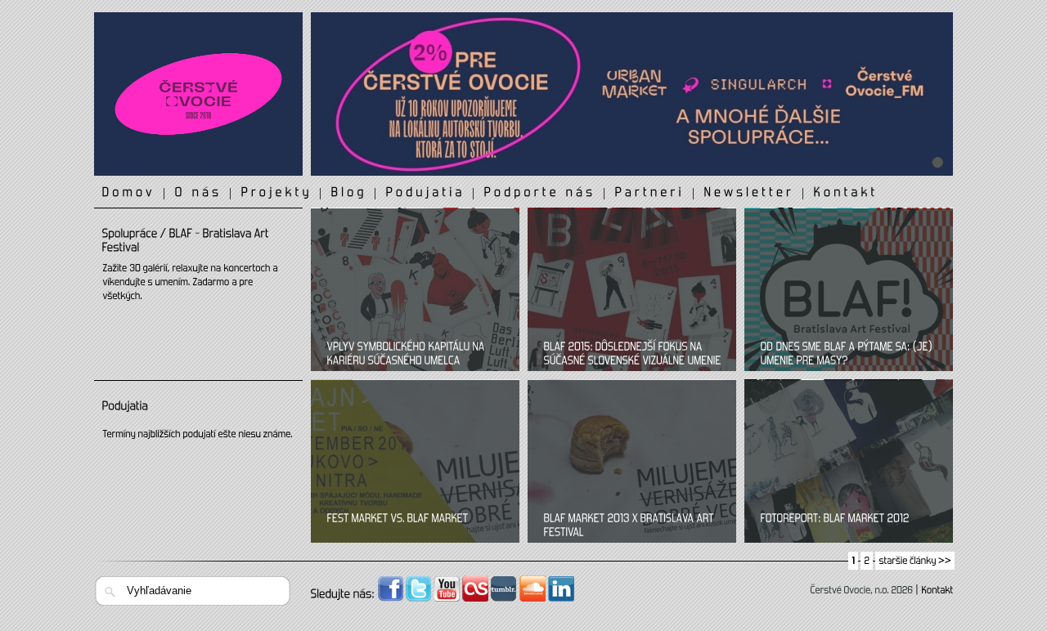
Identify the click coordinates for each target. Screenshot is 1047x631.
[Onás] (198, 192)
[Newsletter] (749, 192)
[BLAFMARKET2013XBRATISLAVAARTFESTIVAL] (634, 526)
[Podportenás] (540, 192)
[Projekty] (276, 192)
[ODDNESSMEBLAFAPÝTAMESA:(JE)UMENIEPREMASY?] (851, 355)
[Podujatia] (425, 192)
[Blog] (349, 192)
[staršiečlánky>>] (915, 561)
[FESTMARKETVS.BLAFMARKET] (398, 519)
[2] (867, 561)
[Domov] (129, 192)
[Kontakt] (846, 192)
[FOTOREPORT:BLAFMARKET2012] (835, 519)
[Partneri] (650, 192)
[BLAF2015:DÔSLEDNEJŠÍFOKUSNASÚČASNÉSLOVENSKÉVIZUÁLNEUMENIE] (634, 355)
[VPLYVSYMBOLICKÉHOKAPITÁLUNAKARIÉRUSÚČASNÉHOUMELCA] (417, 355)
